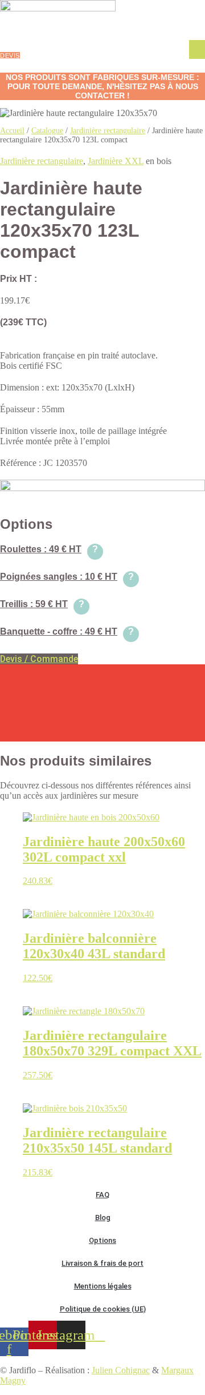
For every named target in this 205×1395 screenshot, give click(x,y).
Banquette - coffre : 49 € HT (67, 631)
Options (102, 1240)
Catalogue (47, 130)
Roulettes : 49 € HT (49, 549)
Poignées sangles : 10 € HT (67, 576)
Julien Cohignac (121, 1370)
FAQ (102, 1194)
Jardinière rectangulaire (107, 130)
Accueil (12, 130)
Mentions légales (103, 1286)
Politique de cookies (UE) (103, 1309)
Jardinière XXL (116, 161)
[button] (197, 49)
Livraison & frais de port (103, 1263)
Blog (102, 1217)
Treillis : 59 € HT (42, 604)
